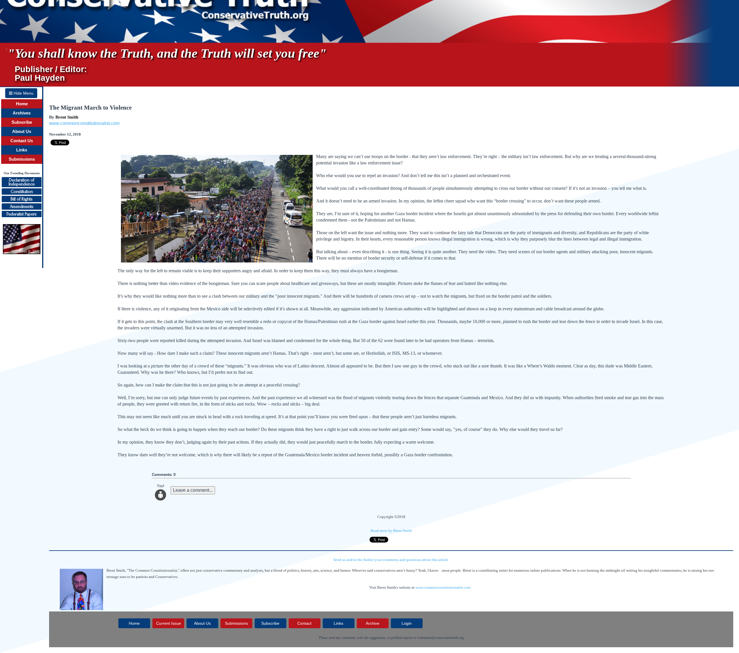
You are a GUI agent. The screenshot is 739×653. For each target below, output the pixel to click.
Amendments (21, 206)
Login (407, 623)
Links (21, 150)
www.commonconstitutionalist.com (84, 123)
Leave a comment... (193, 490)
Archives (22, 113)
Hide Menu (22, 93)
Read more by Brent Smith (391, 530)
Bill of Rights (22, 199)
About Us (21, 131)
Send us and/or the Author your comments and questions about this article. (391, 560)
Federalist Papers (22, 214)
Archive (372, 623)
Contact (304, 623)
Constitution (22, 191)
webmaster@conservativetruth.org (440, 638)
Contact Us (21, 140)
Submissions (22, 159)
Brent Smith (66, 117)
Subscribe (22, 122)
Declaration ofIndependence (22, 182)
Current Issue (168, 623)
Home (22, 104)
